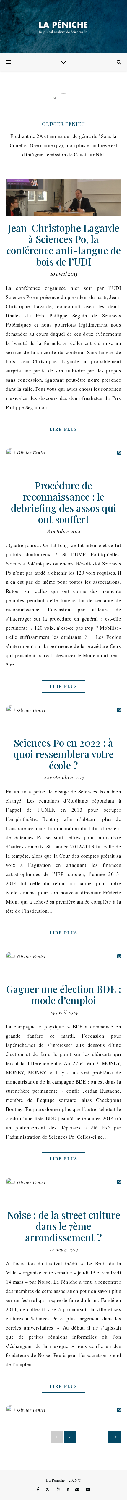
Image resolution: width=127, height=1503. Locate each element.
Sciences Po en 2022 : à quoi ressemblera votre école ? (64, 753)
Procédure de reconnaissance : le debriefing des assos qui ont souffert (63, 502)
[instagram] (58, 1489)
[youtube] (88, 1489)
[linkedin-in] (68, 1489)
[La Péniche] (63, 26)
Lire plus (63, 429)
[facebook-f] (38, 1489)
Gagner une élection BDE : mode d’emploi (63, 994)
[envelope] (78, 1489)
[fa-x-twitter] (48, 1489)
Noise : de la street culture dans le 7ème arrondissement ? (63, 1226)
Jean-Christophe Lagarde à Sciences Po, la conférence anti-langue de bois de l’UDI (63, 244)
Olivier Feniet (63, 123)
